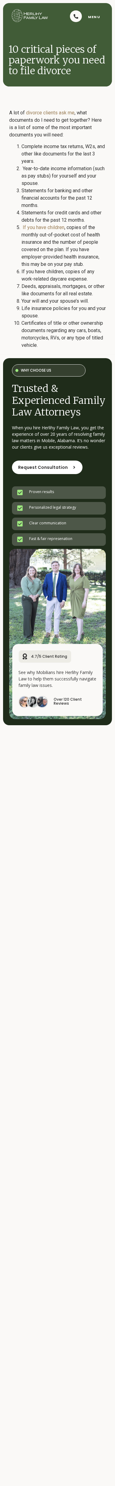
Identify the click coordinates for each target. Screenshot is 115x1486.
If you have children (43, 227)
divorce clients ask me (50, 113)
